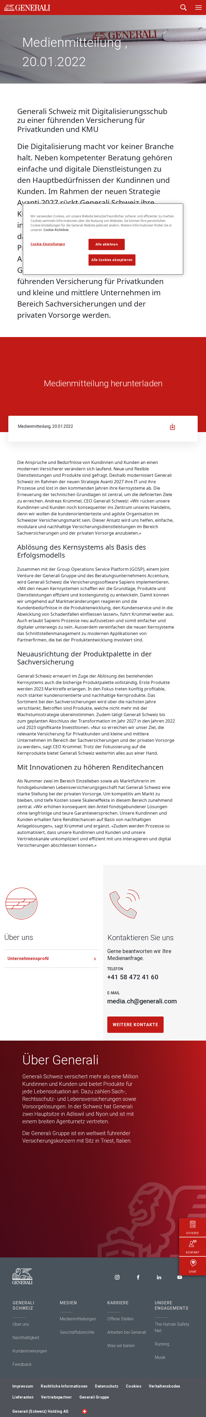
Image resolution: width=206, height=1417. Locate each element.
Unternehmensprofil (28, 958)
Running (162, 1344)
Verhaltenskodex (164, 1386)
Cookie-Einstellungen (48, 244)
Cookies (133, 1386)
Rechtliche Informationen (64, 1386)
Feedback (22, 1364)
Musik (160, 1357)
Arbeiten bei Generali (126, 1332)
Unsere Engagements (172, 1305)
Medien (68, 1302)
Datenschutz (106, 1386)
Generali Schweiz (23, 1305)
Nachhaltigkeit (26, 1337)
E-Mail (113, 993)
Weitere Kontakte (135, 1024)
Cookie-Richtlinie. (56, 230)
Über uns (21, 1324)
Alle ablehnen (106, 244)
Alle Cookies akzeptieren (112, 260)
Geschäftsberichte (77, 1332)
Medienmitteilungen (78, 1318)
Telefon (115, 969)
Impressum (22, 1386)
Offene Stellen (120, 1318)
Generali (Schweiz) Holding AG (40, 1411)
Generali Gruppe (94, 1397)
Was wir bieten (121, 1345)
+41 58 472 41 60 (133, 977)
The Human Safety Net (172, 1327)
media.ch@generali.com (142, 1001)
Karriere (118, 1302)
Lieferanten (23, 1397)
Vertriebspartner (56, 1397)
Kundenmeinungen (30, 1351)
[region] (103, 239)
